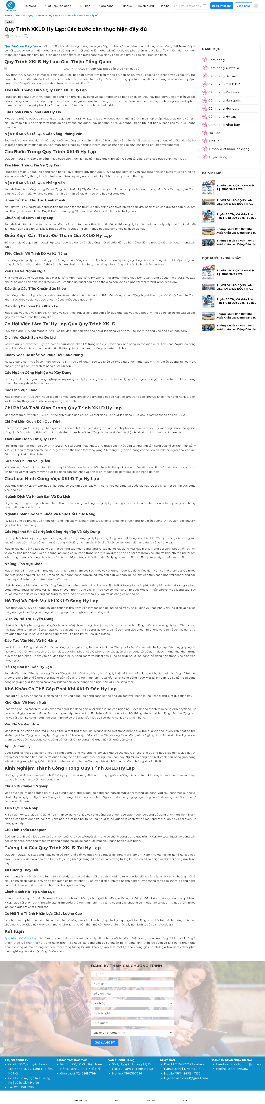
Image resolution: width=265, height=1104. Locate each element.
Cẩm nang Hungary (223, 108)
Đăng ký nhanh (221, 5)
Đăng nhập (244, 5)
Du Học (214, 133)
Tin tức (127, 6)
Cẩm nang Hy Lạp (222, 116)
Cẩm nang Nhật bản (224, 125)
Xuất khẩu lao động (58, 6)
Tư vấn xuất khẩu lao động (229, 149)
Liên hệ (164, 6)
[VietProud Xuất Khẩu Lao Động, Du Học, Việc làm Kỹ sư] (11, 6)
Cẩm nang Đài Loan (223, 92)
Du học (85, 6)
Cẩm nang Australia (223, 68)
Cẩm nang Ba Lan (222, 76)
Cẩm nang (106, 6)
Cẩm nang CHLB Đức (224, 84)
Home (8, 15)
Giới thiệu (29, 6)
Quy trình (21, 938)
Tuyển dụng (146, 6)
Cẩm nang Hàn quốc (224, 100)
